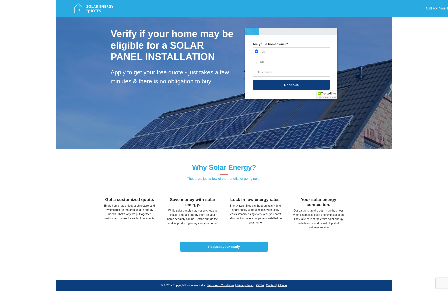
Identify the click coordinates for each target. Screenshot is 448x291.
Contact (271, 285)
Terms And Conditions (220, 285)
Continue (291, 85)
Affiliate (282, 285)
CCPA (260, 285)
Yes (262, 51)
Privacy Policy (245, 285)
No (262, 61)
